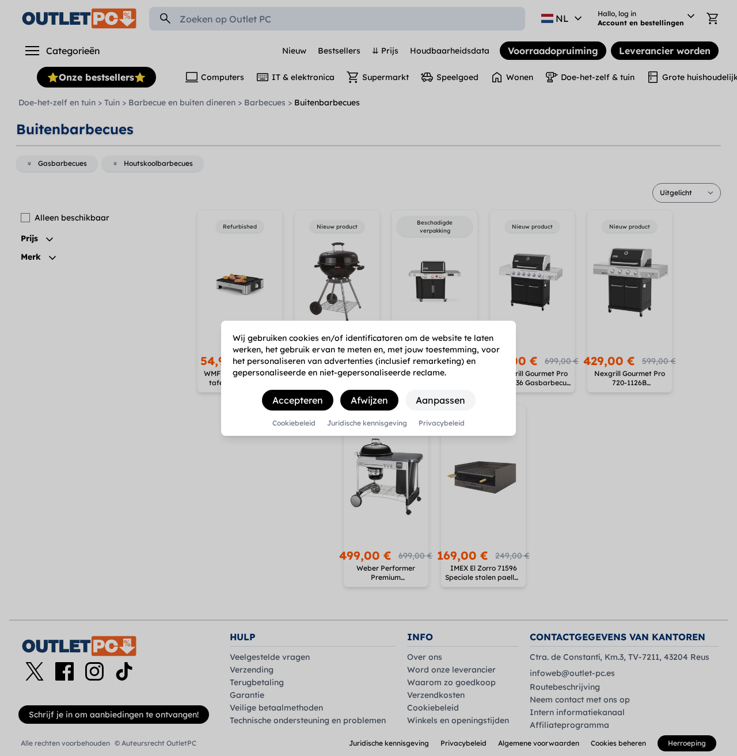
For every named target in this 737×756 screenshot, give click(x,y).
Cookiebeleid (294, 423)
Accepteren (297, 400)
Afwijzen (369, 400)
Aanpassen (440, 400)
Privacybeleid (442, 423)
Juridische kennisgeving (367, 423)
